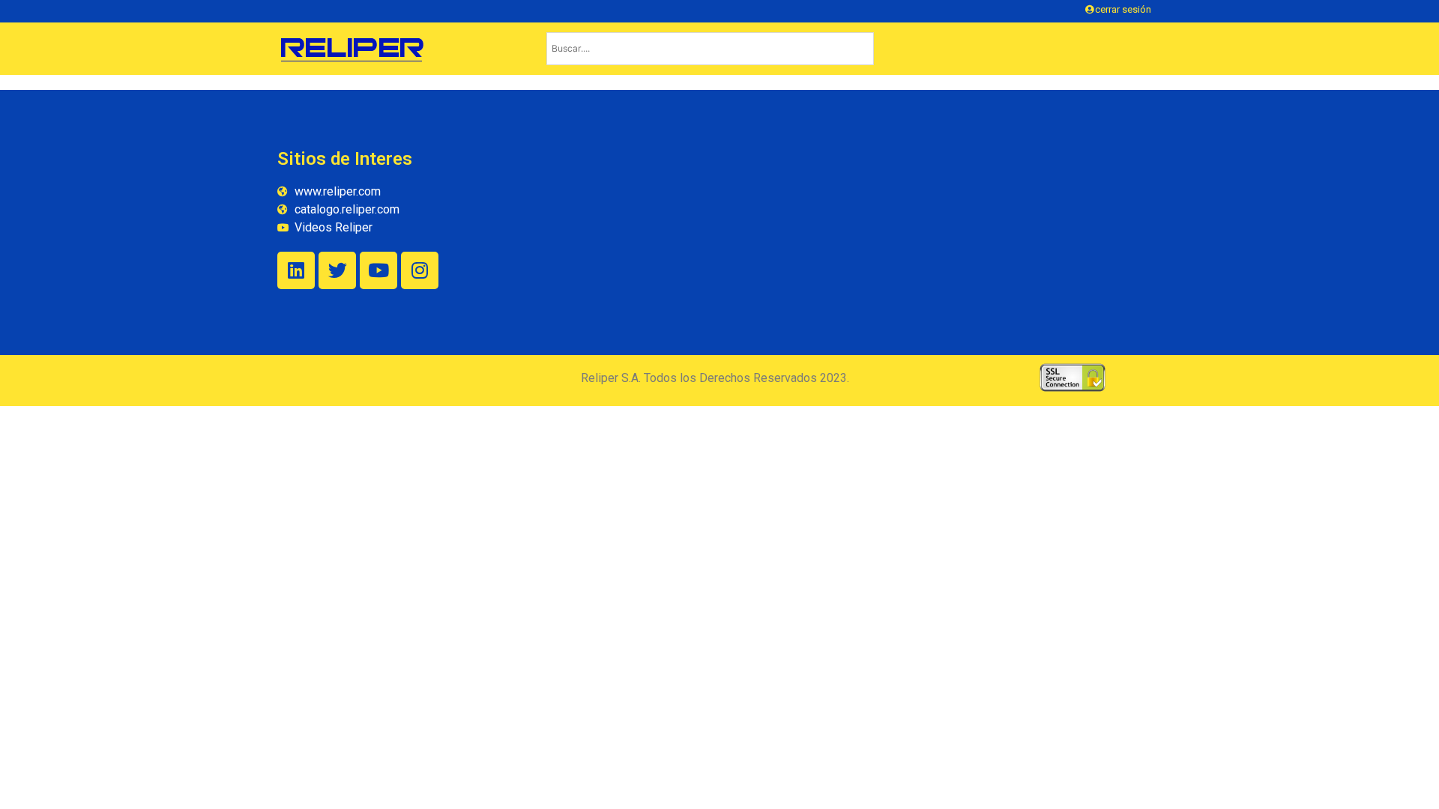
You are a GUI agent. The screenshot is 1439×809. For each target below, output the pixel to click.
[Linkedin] (296, 270)
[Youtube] (378, 270)
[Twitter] (337, 270)
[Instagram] (419, 270)
